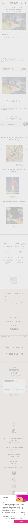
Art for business (14, 442)
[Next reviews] (27, 386)
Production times (14, 453)
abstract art (11, 105)
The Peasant (13, 197)
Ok (25, 336)
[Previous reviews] (1, 386)
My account (14, 465)
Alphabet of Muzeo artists (14, 293)
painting (11, 104)
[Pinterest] (15, 329)
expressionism (22, 105)
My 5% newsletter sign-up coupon (14, 467)
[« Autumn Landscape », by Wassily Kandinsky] (13, 280)
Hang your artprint (14, 457)
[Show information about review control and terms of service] (23, 375)
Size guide (14, 451)
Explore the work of (8, 123)
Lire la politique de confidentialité (8, 516)
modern (19, 104)
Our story (14, 440)
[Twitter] (17, 329)
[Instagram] (13, 329)
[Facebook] (10, 329)
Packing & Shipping (14, 455)
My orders (14, 463)
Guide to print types (14, 449)
